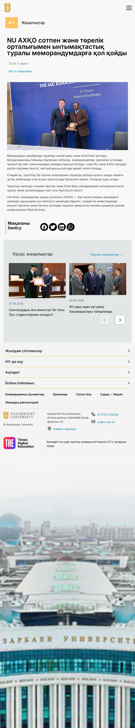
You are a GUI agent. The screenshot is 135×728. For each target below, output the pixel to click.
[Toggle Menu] (129, 7)
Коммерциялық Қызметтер (24, 394)
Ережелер (60, 394)
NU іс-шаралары (20, 71)
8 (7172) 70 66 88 (107, 414)
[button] (44, 227)
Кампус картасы (64, 429)
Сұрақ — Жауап (111, 394)
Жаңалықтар (33, 22)
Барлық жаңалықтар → (107, 254)
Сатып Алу (83, 394)
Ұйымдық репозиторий (21, 402)
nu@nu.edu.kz (106, 422)
